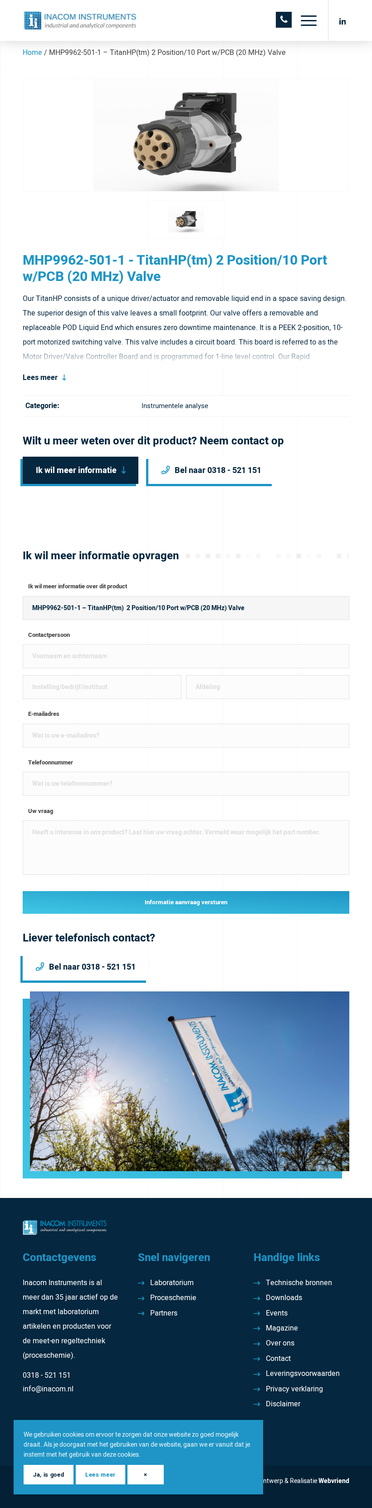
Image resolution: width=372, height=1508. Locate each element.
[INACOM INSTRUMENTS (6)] (81, 20)
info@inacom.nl (48, 1389)
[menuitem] (304, 20)
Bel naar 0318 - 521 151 (218, 470)
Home (32, 52)
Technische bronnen (299, 1282)
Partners (163, 1313)
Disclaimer (283, 1404)
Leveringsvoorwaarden (303, 1373)
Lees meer (40, 377)
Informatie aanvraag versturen (186, 902)
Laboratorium (172, 1282)
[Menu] (304, 20)
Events (277, 1313)
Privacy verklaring (294, 1389)
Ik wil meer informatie (76, 470)
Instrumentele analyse (175, 406)
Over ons (280, 1343)
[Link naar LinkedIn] (342, 20)
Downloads (284, 1297)
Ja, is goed (48, 1474)
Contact (278, 1358)
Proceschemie (173, 1297)
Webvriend (333, 1481)
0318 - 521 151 (47, 1375)
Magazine (282, 1328)
